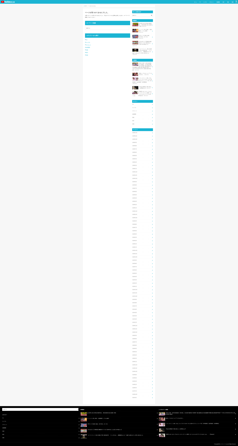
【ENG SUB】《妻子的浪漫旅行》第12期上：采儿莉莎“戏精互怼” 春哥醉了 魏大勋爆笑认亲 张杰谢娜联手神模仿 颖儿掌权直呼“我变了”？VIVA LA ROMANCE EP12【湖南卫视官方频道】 (142, 67)
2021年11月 (134, 292)
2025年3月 (134, 162)
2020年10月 (134, 332)
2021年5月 (134, 312)
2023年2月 (134, 243)
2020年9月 (134, 335)
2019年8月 (134, 374)
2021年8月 (134, 302)
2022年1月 (134, 286)
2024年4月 (134, 198)
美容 (228, 2)
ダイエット (212, 2)
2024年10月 (134, 178)
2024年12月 (134, 171)
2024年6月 (134, 191)
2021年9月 (134, 299)
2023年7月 (134, 227)
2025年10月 (134, 139)
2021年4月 (134, 315)
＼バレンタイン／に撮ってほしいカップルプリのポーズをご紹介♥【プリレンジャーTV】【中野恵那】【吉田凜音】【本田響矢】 (142, 81)
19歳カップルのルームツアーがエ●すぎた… (145, 74)
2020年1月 (134, 361)
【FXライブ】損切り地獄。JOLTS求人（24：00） (144, 37)
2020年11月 (134, 328)
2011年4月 (134, 397)
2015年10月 (134, 394)
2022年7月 (134, 266)
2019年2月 (134, 384)
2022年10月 (134, 256)
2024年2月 (134, 204)
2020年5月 (134, 348)
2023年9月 (134, 220)
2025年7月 (134, 149)
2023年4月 (134, 237)
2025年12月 (134, 132)
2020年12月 (134, 325)
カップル (205, 2)
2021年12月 (134, 289)
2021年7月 (134, 306)
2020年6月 (134, 345)
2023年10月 (134, 217)
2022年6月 (134, 270)
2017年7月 (134, 391)
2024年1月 (134, 207)
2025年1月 (134, 168)
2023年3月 (134, 240)
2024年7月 (134, 188)
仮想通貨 (218, 2)
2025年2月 (134, 165)
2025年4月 (134, 158)
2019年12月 (134, 364)
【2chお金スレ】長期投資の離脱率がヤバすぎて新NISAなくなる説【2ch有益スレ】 (142, 43)
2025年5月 (134, 155)
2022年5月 (134, 273)
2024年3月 (134, 201)
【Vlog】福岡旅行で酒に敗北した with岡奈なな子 (145, 87)
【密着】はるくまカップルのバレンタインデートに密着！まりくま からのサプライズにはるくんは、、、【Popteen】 (142, 93)
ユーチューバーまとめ (224, 444)
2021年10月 (134, 296)
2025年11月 (134, 135)
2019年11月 (134, 368)
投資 (232, 2)
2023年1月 (134, 247)
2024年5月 (134, 194)
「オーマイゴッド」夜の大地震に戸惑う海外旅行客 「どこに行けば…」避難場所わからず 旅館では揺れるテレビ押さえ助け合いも (142, 51)
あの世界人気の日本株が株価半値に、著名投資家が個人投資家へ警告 (145, 25)
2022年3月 (134, 279)
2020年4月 (134, 351)
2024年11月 (134, 175)
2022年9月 (134, 260)
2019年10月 (134, 371)
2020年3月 (134, 355)
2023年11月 (134, 214)
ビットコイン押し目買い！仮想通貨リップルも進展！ (145, 31)
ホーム (195, 2)
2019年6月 (134, 377)
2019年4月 (134, 381)
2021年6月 (134, 309)
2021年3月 (134, 319)
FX (200, 2)
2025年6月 (134, 152)
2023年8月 (134, 224)
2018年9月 (134, 387)
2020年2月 (134, 358)
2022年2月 (134, 283)
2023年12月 (134, 211)
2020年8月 (134, 338)
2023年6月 (134, 230)
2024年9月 (134, 181)
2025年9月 (134, 142)
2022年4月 (134, 276)
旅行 (223, 2)
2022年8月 (134, 263)
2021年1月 (134, 322)
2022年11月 (134, 253)
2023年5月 (134, 234)
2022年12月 (134, 250)
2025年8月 (134, 145)
